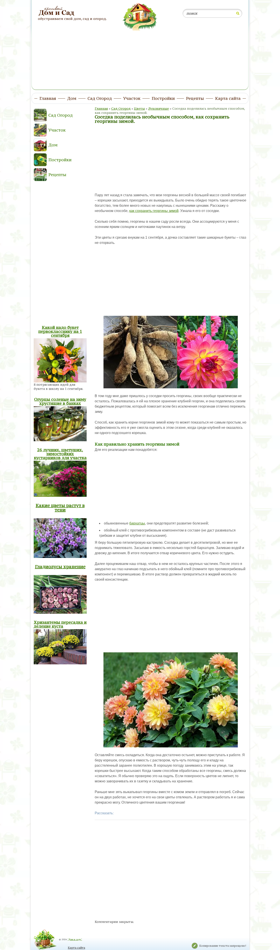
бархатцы (137, 523)
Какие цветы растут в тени (60, 507)
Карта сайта (76, 947)
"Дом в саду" (75, 939)
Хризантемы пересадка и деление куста (60, 624)
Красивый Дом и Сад (57, 11)
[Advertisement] (140, 57)
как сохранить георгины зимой (153, 211)
